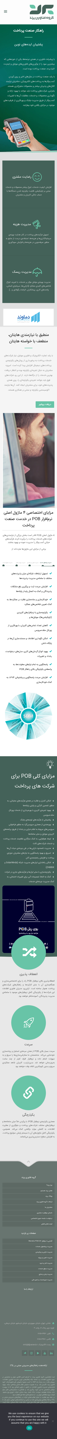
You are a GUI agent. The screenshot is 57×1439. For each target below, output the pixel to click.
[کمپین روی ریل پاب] (28, 919)
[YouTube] (45, 1353)
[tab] (48, 563)
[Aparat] (38, 1353)
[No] (53, 1421)
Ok (29, 1428)
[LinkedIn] (51, 1353)
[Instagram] (31, 1353)
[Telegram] (25, 1353)
